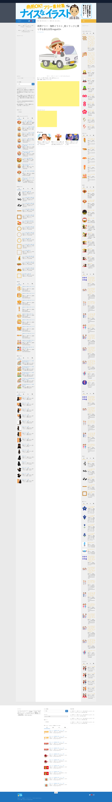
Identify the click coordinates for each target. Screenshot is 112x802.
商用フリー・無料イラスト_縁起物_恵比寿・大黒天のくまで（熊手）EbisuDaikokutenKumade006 (28, 123)
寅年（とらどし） (90, 38)
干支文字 (92, 95)
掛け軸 (26, 713)
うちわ (89, 313)
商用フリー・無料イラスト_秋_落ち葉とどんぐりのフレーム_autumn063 (28, 252)
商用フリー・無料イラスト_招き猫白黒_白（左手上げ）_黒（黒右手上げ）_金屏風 (91, 244)
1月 (31, 144)
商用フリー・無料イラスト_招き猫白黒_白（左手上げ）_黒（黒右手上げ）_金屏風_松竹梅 (91, 228)
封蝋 (35, 712)
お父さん (90, 279)
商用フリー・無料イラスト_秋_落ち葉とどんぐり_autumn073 (91, 488)
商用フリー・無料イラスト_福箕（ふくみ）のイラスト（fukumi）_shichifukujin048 (28, 160)
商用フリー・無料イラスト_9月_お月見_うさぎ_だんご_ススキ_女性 (71, 143)
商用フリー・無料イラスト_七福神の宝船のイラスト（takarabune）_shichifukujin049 (28, 154)
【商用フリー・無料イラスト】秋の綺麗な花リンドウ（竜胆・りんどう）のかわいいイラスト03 (91, 519)
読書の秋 (23, 286)
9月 (25, 286)
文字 (28, 713)
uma (29, 710)
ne (22, 710)
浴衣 (88, 277)
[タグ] (32, 118)
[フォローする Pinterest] (31, 21)
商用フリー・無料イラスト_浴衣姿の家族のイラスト (91, 284)
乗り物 (43, 20)
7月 (88, 279)
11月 (23, 172)
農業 (51, 20)
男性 (90, 278)
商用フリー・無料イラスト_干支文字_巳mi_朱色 (91, 128)
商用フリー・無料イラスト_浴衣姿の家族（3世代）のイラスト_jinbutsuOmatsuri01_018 (91, 297)
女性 (53, 20)
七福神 (28, 121)
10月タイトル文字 (90, 138)
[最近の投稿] (19, 118)
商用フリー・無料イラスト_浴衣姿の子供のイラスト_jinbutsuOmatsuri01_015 (91, 330)
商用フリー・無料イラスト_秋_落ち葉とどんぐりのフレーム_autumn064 (28, 246)
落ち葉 (23, 191)
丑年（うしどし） (31, 164)
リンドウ (89, 506)
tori (27, 710)
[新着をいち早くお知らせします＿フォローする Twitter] (29, 21)
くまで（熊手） (24, 121)
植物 (28, 191)
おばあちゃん (30, 341)
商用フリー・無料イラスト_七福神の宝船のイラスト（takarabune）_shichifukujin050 (28, 148)
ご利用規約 (47, 721)
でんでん (35, 710)
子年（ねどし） (24, 138)
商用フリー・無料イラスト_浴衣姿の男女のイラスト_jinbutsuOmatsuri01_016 (91, 320)
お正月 (30, 144)
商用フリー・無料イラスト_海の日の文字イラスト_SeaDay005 (91, 552)
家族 (23, 367)
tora (26, 710)
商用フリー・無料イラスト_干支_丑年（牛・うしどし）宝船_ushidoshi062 (28, 167)
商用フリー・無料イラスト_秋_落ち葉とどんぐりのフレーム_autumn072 (28, 217)
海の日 (90, 542)
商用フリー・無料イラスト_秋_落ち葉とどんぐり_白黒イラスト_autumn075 (28, 199)
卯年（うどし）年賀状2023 (53, 730)
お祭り (90, 289)
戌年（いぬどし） (92, 63)
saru (23, 710)
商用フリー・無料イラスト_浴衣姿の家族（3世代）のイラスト (91, 368)
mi (21, 710)
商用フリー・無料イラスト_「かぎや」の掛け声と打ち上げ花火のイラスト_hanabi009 (91, 376)
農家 (28, 715)
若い (24, 715)
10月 (30, 286)
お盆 (92, 506)
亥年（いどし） (90, 64)
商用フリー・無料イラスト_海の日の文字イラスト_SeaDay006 (91, 545)
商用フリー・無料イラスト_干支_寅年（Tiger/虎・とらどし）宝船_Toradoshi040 (28, 129)
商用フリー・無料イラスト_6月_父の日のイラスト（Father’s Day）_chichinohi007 (43, 143)
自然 (30, 191)
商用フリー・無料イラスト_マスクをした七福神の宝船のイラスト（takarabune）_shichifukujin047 (28, 181)
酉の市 (94, 190)
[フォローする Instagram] (33, 21)
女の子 (23, 348)
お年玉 (30, 151)
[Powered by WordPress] (21, 799)
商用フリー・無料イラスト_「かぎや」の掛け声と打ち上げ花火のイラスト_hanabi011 (91, 385)
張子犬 (19, 713)
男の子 (32, 347)
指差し (24, 713)
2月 (92, 666)
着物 (92, 277)
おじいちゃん (91, 303)
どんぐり (23, 197)
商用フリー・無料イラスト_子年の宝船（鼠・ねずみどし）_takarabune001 (28, 141)
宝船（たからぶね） (25, 144)
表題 (26, 715)
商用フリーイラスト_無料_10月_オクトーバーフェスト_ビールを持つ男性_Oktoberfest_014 (57, 143)
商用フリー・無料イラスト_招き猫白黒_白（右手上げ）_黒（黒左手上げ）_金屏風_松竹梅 (91, 236)
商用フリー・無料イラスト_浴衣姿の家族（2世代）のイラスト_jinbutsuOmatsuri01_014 (91, 342)
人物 (55, 20)
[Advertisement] (58, 93)
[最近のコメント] (28, 118)
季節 (26, 145)
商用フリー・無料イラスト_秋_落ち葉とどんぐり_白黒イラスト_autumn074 (28, 205)
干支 (30, 138)
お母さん (58, 20)
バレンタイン (90, 666)
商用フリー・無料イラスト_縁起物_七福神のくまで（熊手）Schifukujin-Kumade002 (28, 174)
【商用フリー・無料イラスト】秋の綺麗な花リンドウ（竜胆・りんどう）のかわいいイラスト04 (91, 511)
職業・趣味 (39, 20)
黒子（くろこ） (24, 408)
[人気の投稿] (23, 118)
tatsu (25, 710)
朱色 (32, 713)
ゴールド (23, 712)
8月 (92, 279)
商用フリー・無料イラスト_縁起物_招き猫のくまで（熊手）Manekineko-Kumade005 (91, 195)
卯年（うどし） (60, 730)
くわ (32, 710)
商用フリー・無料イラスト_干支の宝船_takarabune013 (91, 49)
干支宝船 (89, 36)
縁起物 (31, 121)
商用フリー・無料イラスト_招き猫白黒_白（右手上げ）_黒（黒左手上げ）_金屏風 (91, 252)
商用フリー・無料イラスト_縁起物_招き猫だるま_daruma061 (91, 221)
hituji (18, 710)
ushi (31, 710)
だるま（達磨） (92, 210)
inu (20, 710)
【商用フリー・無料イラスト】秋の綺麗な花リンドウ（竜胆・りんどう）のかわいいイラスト (91, 537)
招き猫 (91, 191)
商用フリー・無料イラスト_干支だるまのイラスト (91, 66)
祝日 (88, 542)
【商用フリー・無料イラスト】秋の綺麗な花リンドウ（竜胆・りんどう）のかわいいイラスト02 (91, 529)
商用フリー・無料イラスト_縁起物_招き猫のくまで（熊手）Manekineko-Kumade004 (91, 205)
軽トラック (47, 20)
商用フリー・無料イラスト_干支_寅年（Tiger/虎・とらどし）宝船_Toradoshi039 (28, 135)
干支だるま (89, 52)
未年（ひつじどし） (91, 60)
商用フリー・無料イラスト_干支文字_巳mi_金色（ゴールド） (91, 121)
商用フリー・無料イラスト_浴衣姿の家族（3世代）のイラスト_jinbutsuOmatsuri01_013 (91, 356)
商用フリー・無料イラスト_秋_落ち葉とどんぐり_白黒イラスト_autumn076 (28, 193)
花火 (90, 277)
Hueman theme (30, 799)
